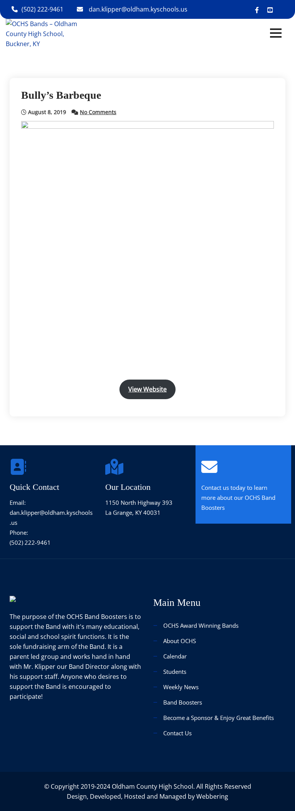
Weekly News (181, 687)
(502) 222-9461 (42, 9)
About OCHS (179, 641)
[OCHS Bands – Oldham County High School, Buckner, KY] (48, 33)
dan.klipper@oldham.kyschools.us (138, 9)
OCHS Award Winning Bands (201, 625)
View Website (147, 389)
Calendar (175, 656)
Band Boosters (182, 702)
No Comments (98, 112)
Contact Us (177, 733)
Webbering (212, 796)
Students (174, 671)
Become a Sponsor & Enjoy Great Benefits (218, 717)
